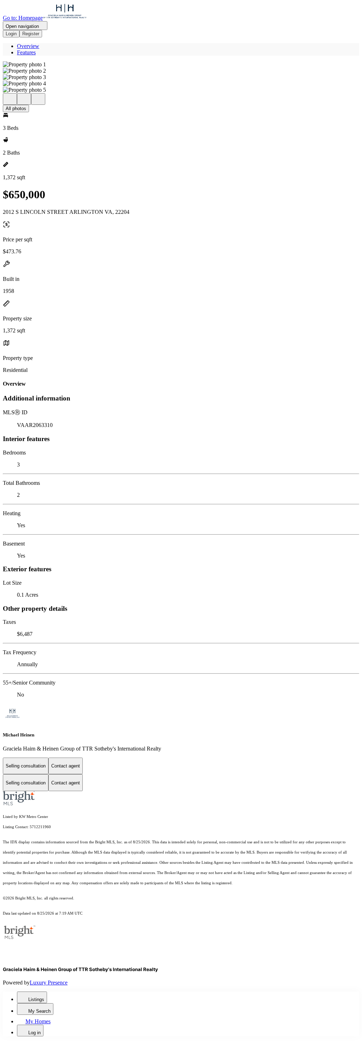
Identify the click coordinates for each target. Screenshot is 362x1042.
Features (26, 52)
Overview (28, 46)
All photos (16, 108)
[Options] (10, 99)
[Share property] (38, 99)
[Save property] (24, 99)
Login (11, 33)
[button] (181, 64)
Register (30, 33)
